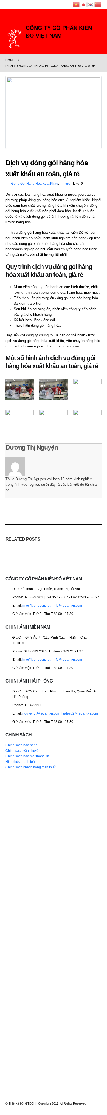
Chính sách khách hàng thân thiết (30, 767)
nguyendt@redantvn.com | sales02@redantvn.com (60, 713)
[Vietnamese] (76, 4)
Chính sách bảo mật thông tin (27, 756)
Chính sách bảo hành (21, 745)
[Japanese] (83, 4)
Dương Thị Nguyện (31, 447)
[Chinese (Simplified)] (98, 4)
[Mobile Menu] (10, 21)
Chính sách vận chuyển (23, 750)
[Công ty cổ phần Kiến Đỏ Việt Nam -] (14, 39)
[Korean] (90, 4)
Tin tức (65, 183)
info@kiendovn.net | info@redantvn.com (52, 605)
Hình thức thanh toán (21, 761)
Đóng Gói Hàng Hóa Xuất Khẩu (34, 183)
